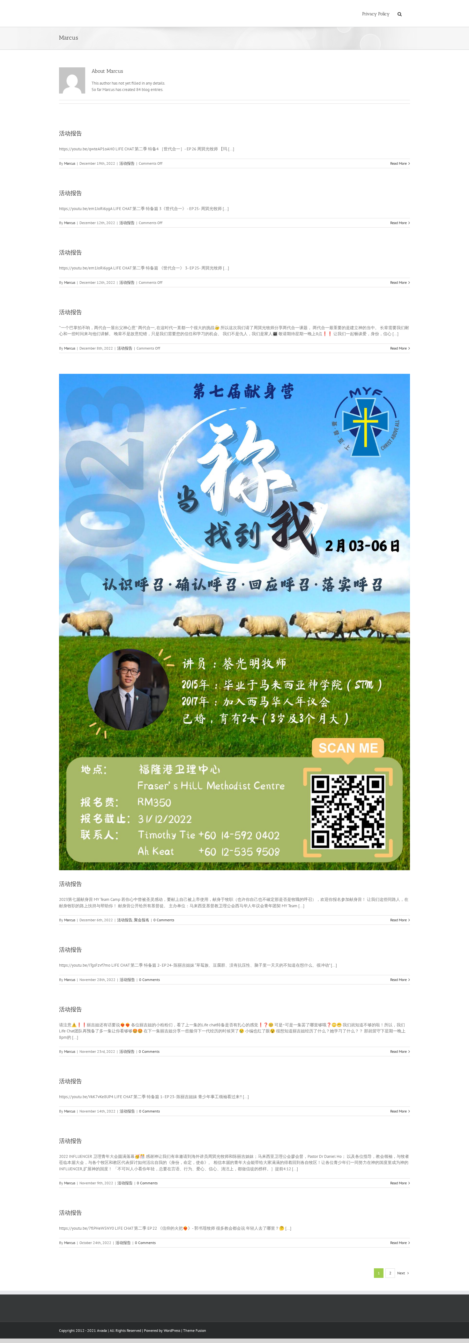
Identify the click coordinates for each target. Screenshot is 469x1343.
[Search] (400, 13)
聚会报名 (141, 919)
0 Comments (163, 919)
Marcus (69, 163)
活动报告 (70, 133)
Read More (398, 163)
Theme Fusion (194, 1330)
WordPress (172, 1330)
